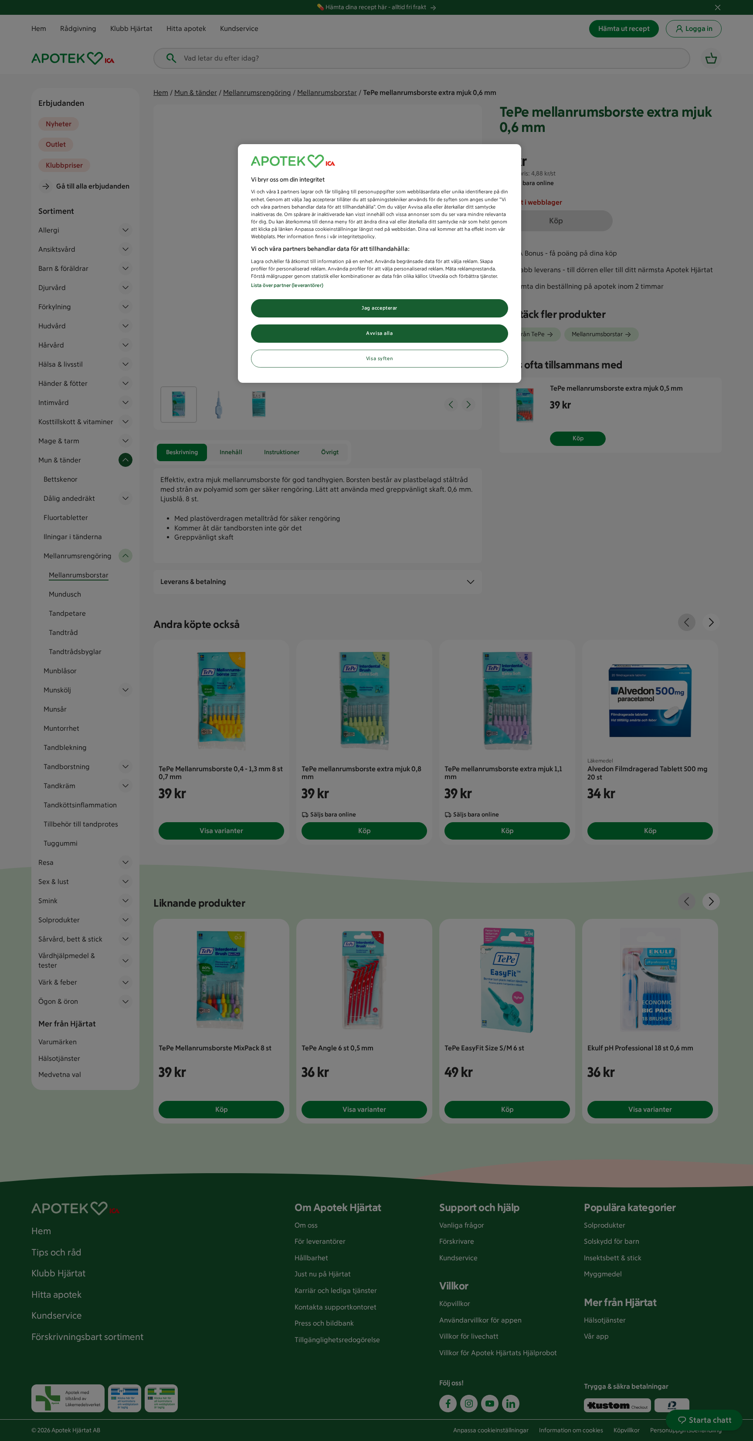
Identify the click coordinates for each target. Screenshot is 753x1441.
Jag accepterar (379, 308)
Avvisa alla (379, 333)
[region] (379, 263)
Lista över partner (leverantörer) (287, 285)
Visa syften (379, 358)
